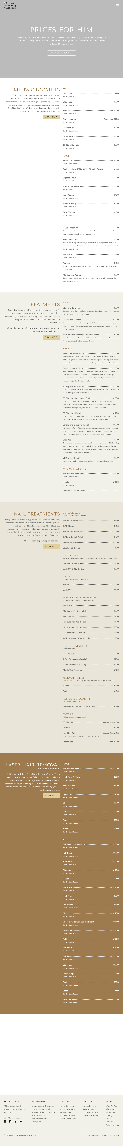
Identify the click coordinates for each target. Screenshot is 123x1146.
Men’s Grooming (67, 1109)
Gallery (109, 1115)
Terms (87, 1135)
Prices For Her (90, 1106)
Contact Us (111, 1118)
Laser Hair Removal (41, 1109)
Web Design (114, 1135)
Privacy (95, 1135)
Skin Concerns (38, 1115)
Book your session (61, 53)
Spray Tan (36, 1122)
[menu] (117, 5)
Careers (109, 1122)
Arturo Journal (112, 1125)
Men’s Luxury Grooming (43, 1106)
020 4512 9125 (13, 1118)
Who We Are (111, 1106)
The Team (110, 1109)
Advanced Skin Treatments (44, 1112)
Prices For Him (67, 1106)
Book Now (51, 117)
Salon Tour (111, 1112)
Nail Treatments (39, 1118)
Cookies (104, 1135)
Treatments (65, 1112)
